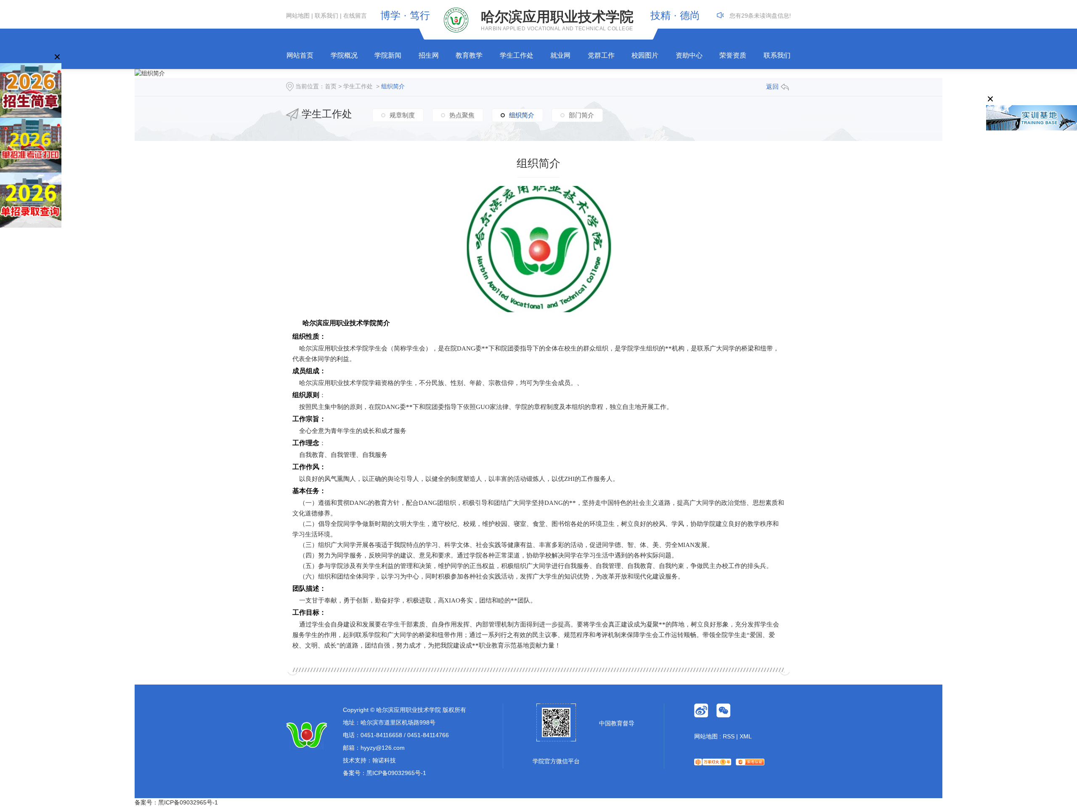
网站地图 (298, 15)
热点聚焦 (462, 115)
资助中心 (689, 55)
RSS (729, 736)
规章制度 (402, 115)
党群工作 (601, 55)
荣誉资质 (732, 55)
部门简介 (581, 115)
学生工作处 (516, 55)
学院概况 (344, 55)
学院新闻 (387, 55)
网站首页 (299, 55)
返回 (772, 86)
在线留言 (355, 15)
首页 (331, 86)
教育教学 (469, 55)
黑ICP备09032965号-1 (396, 773)
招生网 (429, 55)
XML (746, 736)
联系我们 (326, 15)
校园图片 (644, 55)
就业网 (560, 55)
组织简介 (393, 86)
